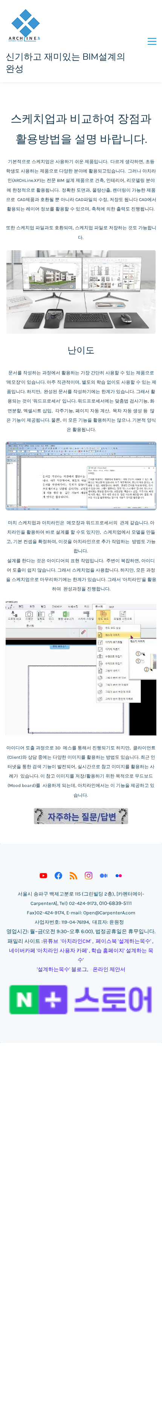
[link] (81, 254)
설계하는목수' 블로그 (62, 969)
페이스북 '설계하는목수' (123, 941)
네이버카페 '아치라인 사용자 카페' (48, 950)
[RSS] (73, 875)
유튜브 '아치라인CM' (67, 941)
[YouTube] (43, 875)
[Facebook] (58, 875)
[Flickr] (118, 875)
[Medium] (103, 875)
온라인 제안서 (109, 969)
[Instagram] (88, 875)
